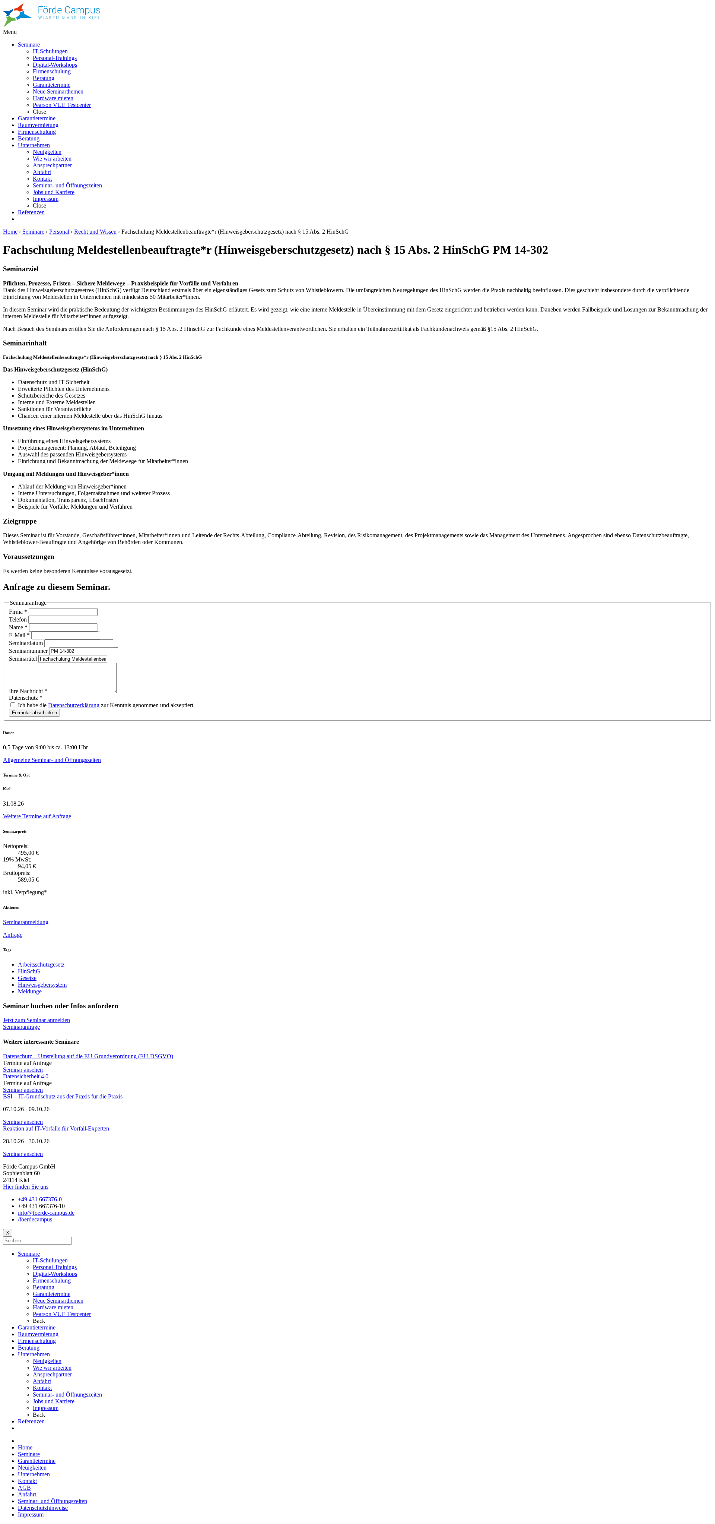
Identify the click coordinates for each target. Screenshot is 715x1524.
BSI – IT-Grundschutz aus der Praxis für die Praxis (63, 1096)
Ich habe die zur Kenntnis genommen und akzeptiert (104, 705)
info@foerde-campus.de (46, 1213)
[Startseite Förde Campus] (51, 25)
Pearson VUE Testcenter (62, 1314)
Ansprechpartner (52, 1374)
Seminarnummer (29, 651)
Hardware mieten (53, 1307)
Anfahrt (42, 1381)
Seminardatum (26, 643)
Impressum (45, 1408)
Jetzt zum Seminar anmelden (36, 1020)
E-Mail (19, 635)
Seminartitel (23, 658)
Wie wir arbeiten (52, 1368)
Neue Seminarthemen (58, 1300)
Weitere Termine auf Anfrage (37, 816)
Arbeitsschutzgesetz (41, 964)
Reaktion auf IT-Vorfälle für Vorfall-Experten (56, 1128)
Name (18, 627)
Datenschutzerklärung (73, 705)
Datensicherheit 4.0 (25, 1076)
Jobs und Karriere (53, 1401)
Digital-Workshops (55, 1274)
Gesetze (27, 978)
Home (10, 231)
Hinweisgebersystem (42, 984)
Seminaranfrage (21, 1027)
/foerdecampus (35, 1219)
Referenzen (31, 1421)
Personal (59, 231)
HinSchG (29, 971)
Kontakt (42, 1388)
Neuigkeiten (47, 1361)
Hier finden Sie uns (25, 1186)
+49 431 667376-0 (40, 1199)
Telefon (18, 619)
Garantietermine (51, 1294)
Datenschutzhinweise (43, 1508)
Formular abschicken (34, 712)
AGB (24, 1488)
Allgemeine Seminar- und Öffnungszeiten (52, 760)
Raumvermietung (38, 1334)
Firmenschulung (52, 1280)
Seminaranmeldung (25, 922)
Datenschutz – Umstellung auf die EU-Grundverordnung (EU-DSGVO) (88, 1056)
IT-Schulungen (50, 1260)
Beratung (43, 1287)
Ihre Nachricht (28, 691)
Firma (18, 611)
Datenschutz (25, 698)
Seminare (33, 231)
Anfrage (12, 935)
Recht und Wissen (95, 231)
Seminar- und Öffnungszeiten (67, 1394)
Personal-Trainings (55, 1267)
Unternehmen (34, 1354)
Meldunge (30, 991)
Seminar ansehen (23, 1069)
